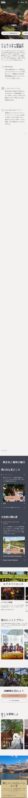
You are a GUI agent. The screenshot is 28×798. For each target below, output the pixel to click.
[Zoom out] (25, 136)
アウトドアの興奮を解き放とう (11, 33)
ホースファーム (7, 475)
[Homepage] (3, 3)
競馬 (4, 503)
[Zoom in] (25, 134)
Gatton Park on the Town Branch (11, 523)
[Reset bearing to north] (25, 138)
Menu (22, 2)
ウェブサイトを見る (13, 695)
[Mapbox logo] (4, 450)
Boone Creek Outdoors (10, 560)
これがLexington (15, 700)
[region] (14, 292)
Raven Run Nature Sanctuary (12, 556)
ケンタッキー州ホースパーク (11, 507)
